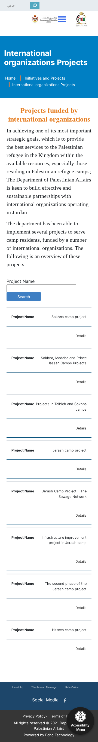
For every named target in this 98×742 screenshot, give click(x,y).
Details (81, 336)
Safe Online (71, 687)
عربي (11, 5)
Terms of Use (61, 716)
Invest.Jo (17, 687)
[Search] (34, 5)
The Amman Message (43, 687)
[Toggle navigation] (61, 19)
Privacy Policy (34, 716)
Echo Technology (59, 735)
